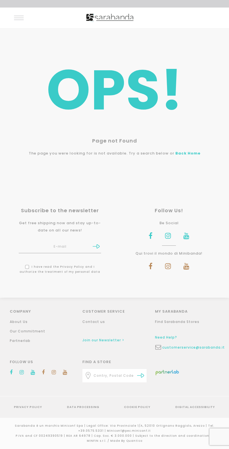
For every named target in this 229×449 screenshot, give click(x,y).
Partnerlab (20, 340)
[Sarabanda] (110, 17)
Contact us (93, 321)
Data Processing (83, 407)
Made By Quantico (126, 441)
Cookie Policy (137, 407)
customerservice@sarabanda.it (190, 347)
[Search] (140, 375)
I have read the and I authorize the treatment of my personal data (60, 269)
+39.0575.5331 (91, 431)
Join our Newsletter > (103, 340)
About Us (19, 321)
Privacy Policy (72, 267)
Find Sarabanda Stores (177, 321)
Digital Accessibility (195, 407)
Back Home (188, 153)
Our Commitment (27, 331)
